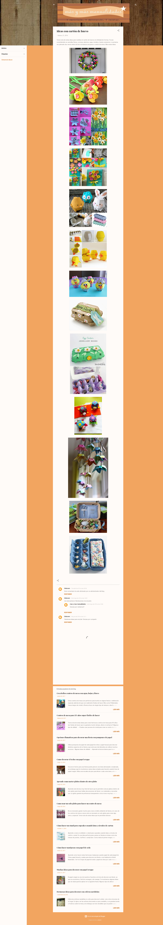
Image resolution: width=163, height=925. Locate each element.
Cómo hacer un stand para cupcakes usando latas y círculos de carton (85, 825)
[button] (118, 30)
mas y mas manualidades (78, 604)
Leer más (116, 709)
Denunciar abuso (7, 60)
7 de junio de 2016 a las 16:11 (78, 616)
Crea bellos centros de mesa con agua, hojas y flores (78, 693)
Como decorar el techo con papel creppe (73, 759)
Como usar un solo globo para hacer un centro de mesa (79, 803)
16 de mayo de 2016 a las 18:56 (94, 604)
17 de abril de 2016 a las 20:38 (79, 588)
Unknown (67, 588)
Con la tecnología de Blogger (96, 916)
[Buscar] (136, 5)
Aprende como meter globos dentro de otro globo (77, 781)
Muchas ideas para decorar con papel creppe (75, 870)
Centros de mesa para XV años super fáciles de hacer (78, 715)
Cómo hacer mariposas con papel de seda (73, 848)
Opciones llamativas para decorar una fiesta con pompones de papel (84, 737)
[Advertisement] (131, 54)
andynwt (99, 920)
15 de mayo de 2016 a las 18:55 (79, 598)
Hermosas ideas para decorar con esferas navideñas (78, 892)
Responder (68, 594)
